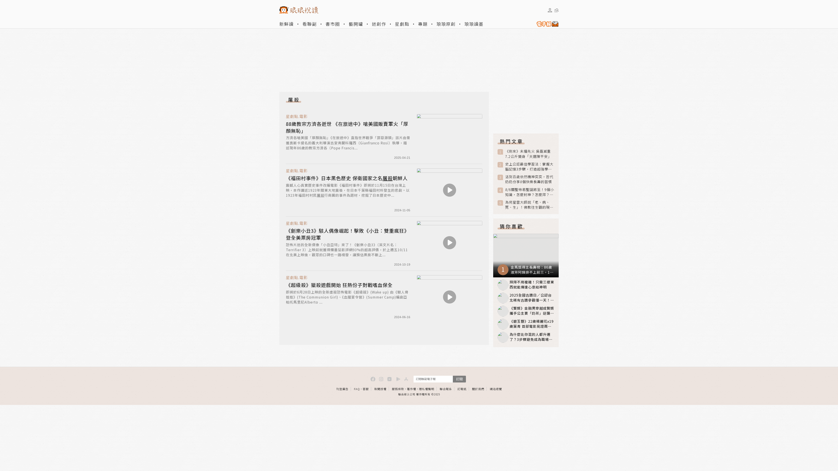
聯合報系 (446, 389)
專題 (423, 24)
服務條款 (398, 389)
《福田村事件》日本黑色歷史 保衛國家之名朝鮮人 (347, 177)
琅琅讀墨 (474, 24)
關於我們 (478, 389)
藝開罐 (356, 24)
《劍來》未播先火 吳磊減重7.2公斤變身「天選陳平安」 (528, 154)
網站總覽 (496, 389)
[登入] (550, 10)
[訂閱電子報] (546, 24)
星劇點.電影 (297, 116)
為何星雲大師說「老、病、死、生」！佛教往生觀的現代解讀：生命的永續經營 (529, 205)
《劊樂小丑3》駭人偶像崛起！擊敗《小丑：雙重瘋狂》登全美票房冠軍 (347, 234)
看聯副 (309, 24)
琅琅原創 (446, 24)
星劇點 (402, 24)
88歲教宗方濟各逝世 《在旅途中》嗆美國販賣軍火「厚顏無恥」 (347, 127)
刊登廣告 (342, 389)
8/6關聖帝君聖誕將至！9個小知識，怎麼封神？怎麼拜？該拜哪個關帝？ (529, 192)
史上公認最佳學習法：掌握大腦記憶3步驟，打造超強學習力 (529, 167)
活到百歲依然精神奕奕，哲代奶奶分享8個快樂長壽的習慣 (529, 179)
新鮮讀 (286, 24)
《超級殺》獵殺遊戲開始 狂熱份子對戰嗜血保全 (339, 284)
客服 (366, 389)
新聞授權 (380, 389)
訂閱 (459, 379)
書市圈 (333, 24)
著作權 (411, 389)
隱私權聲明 (426, 389)
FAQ (357, 389)
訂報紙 (462, 389)
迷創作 (379, 24)
